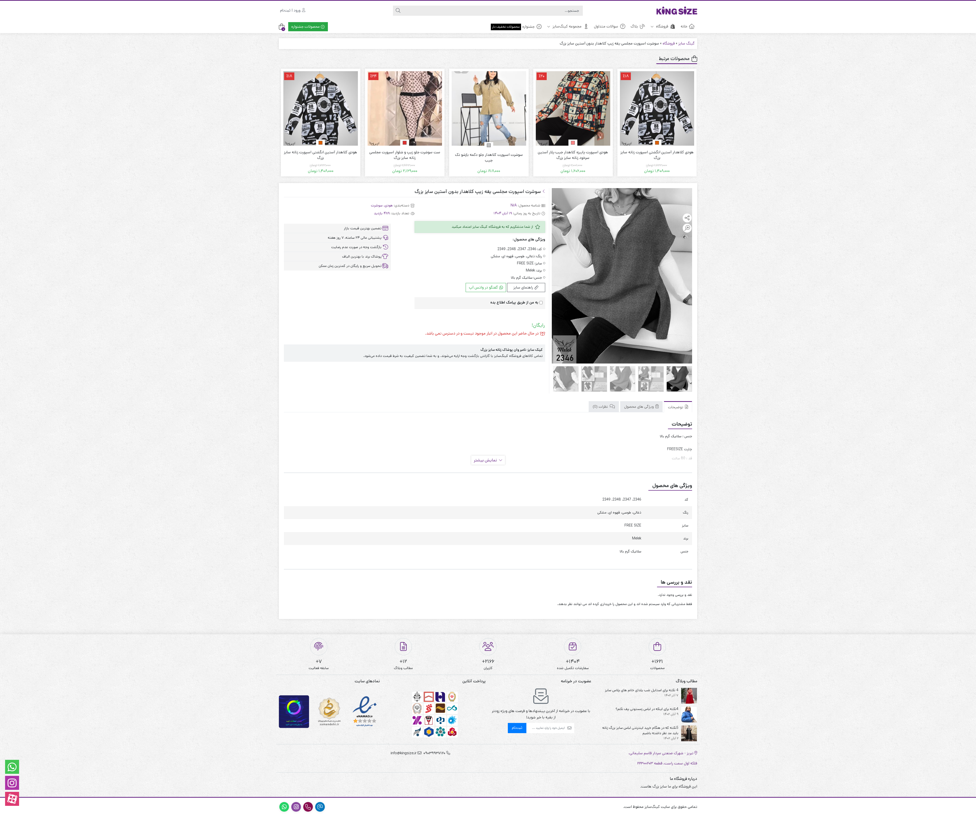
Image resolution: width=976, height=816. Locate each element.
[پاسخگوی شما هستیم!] (12, 767)
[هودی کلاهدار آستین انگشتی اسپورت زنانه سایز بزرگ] (405, 108)
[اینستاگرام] (12, 783)
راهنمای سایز (523, 287)
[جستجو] (398, 11)
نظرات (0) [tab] (601, 407)
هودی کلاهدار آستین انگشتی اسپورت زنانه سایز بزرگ (404, 155)
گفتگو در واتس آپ (484, 287)
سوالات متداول (606, 26)
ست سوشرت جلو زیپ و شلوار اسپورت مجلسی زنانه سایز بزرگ (488, 155)
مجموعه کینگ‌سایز (567, 26)
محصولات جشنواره (306, 26)
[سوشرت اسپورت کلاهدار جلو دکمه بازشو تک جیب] (573, 108)
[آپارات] (12, 799)
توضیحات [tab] (676, 407)
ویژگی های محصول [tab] (639, 407)
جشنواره (513, 26)
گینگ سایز (686, 43)
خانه (684, 26)
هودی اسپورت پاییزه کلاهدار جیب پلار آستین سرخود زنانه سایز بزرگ (657, 155)
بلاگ (634, 26)
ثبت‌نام (517, 727)
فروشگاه (661, 26)
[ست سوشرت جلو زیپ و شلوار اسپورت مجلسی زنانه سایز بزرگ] (489, 108)
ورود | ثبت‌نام (290, 10)
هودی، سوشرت (382, 205)
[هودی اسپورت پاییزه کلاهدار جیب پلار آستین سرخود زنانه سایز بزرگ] (657, 108)
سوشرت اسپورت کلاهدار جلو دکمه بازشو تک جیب (573, 157)
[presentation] (555, 379)
